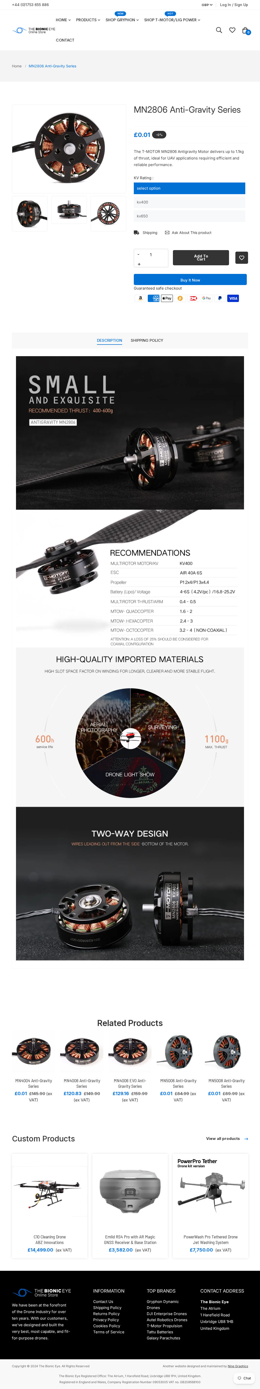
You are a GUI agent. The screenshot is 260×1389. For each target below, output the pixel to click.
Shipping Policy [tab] (147, 340)
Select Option (148, 188)
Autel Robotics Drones (167, 1319)
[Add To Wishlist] (241, 258)
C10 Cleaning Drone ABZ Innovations (50, 1239)
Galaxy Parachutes (163, 1338)
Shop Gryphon (120, 19)
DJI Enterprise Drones (167, 1313)
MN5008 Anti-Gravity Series (226, 1083)
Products (86, 19)
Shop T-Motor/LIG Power (170, 19)
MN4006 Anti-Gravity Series (82, 1083)
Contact (65, 40)
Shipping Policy (107, 1307)
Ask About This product (192, 232)
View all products (223, 1138)
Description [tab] (109, 340)
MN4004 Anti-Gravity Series (33, 1083)
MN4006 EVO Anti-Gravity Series (130, 1083)
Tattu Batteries (160, 1332)
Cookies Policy (106, 1325)
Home (61, 19)
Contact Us (103, 1301)
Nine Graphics (238, 1366)
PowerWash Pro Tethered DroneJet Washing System (211, 1239)
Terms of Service (108, 1332)
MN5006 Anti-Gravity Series (178, 1083)
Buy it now (190, 280)
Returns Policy (106, 1313)
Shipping (149, 232)
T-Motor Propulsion (164, 1325)
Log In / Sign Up (234, 5)
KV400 (142, 202)
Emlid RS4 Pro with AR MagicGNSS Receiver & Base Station (130, 1239)
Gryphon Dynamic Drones (163, 1304)
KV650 (142, 216)
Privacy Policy (106, 1319)
